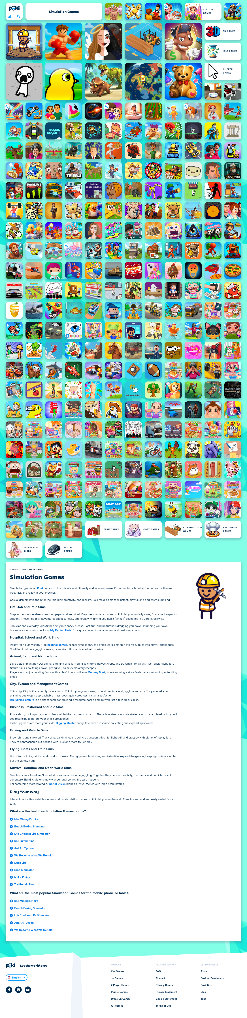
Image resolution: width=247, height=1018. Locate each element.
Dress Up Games (121, 999)
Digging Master (66, 723)
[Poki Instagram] (18, 989)
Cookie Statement (166, 999)
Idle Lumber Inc (24, 841)
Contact (160, 978)
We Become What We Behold (33, 855)
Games (14, 569)
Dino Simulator (24, 870)
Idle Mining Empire (22, 699)
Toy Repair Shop (24, 884)
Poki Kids (206, 985)
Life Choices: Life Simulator (32, 833)
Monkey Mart (96, 672)
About (204, 971)
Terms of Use (163, 1006)
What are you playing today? (18, 16)
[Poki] (14, 8)
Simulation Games (33, 569)
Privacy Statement (166, 992)
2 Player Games (120, 985)
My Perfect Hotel (61, 630)
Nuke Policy (22, 877)
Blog (203, 992)
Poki (40, 588)
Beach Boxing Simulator (30, 826)
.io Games (117, 978)
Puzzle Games (119, 992)
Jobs (203, 999)
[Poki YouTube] (28, 989)
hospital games (57, 644)
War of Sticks (57, 784)
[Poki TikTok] (9, 989)
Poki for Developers (212, 978)
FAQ (158, 971)
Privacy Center (164, 985)
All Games (117, 1006)
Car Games (117, 971)
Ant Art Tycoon (24, 848)
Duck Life (20, 862)
